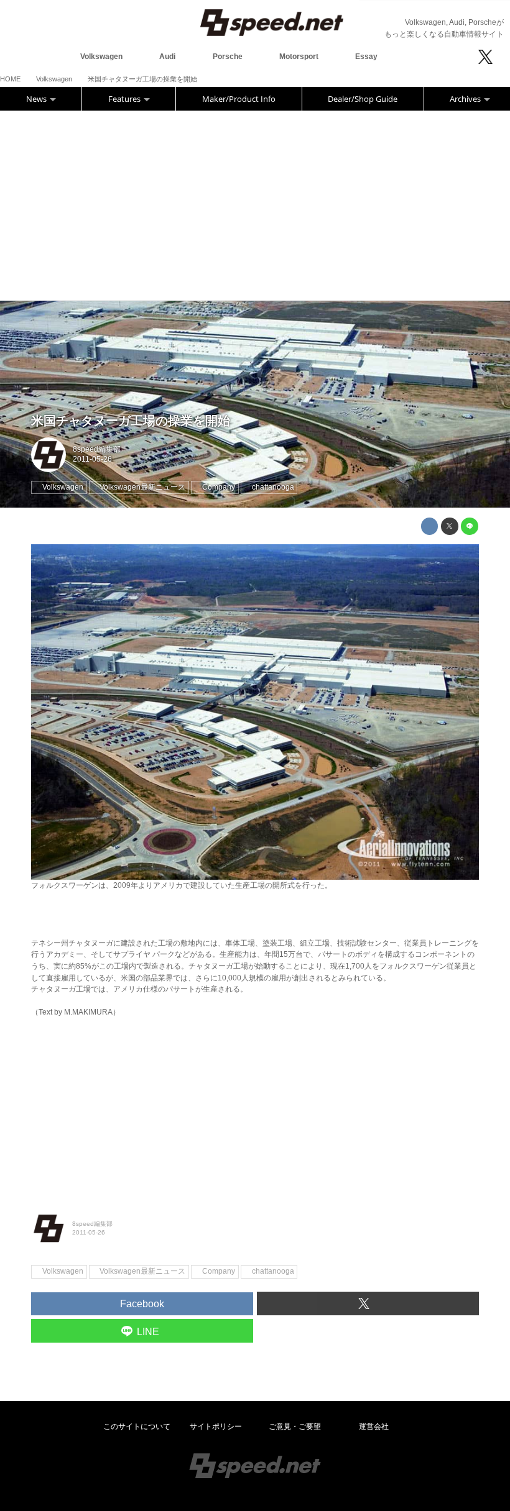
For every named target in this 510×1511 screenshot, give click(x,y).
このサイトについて (136, 1426)
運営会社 (374, 1426)
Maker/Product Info (239, 98)
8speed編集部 (97, 449)
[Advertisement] (255, 204)
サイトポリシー (216, 1426)
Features (125, 98)
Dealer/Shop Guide (362, 98)
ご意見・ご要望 (295, 1426)
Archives (466, 98)
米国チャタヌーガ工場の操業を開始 (130, 420)
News (37, 98)
